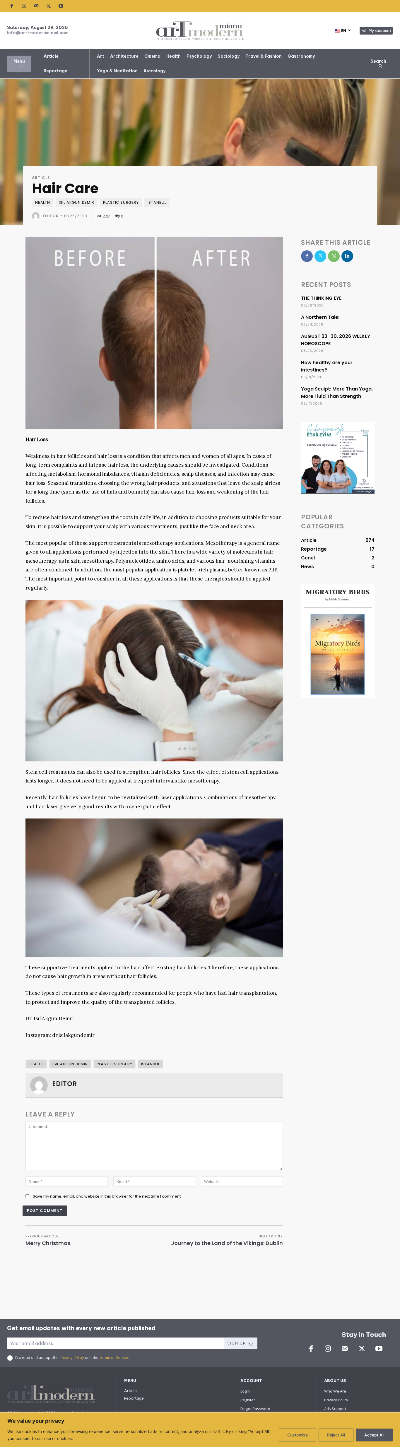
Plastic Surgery (121, 202)
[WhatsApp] (334, 256)
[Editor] (37, 216)
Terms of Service (114, 1357)
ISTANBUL (157, 202)
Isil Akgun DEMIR (76, 202)
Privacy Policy (71, 1357)
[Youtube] (61, 6)
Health (42, 202)
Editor (51, 216)
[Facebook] (11, 6)
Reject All (336, 1434)
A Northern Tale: (320, 317)
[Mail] (36, 6)
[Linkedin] (347, 256)
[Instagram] (24, 6)
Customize (297, 1434)
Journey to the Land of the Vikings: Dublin (227, 1243)
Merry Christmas (48, 1243)
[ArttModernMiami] (200, 30)
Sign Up (236, 1343)
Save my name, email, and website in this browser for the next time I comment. (107, 1196)
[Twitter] (48, 6)
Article (41, 177)
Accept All (374, 1434)
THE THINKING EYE (321, 298)
